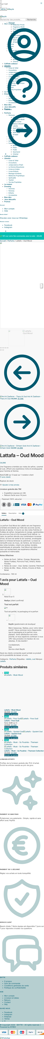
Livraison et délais (11, 965)
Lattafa (3, 661)
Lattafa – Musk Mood (12, 677)
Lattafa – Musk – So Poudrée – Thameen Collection (24, 718)
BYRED (13, 994)
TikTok (7, 986)
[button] (3, 154)
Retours (7, 967)
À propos (8, 948)
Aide (6, 211)
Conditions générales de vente (16, 953)
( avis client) (5, 477)
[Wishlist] (41, 3)
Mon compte (9, 24)
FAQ (5, 971)
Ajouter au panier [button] (11, 681)
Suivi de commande (12, 950)
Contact (7, 969)
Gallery (4, 513)
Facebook (8, 225)
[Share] (3, 347)
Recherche (31, 19)
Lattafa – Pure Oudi (11, 688)
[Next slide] (41, 285)
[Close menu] (1, 1)
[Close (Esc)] (1, 347)
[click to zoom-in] (22, 285)
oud (33, 659)
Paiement (8, 109)
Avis (21, 513)
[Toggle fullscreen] (5, 347)
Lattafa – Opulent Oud (12, 701)
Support (7, 67)
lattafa (28, 659)
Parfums (11, 241)
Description (12, 513)
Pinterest (7, 984)
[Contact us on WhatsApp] (5, 1005)
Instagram (8, 227)
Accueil (3, 241)
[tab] (4, 513)
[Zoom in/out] (7, 347)
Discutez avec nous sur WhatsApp (14, 218)
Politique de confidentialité (15, 955)
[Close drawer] (1, 6)
